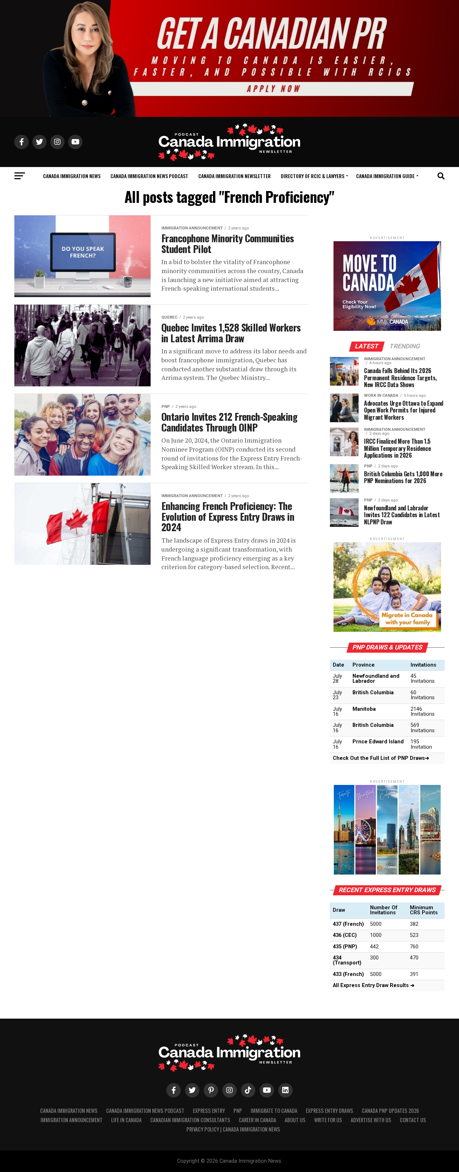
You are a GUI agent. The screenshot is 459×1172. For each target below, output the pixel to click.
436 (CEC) (345, 935)
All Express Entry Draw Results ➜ (374, 985)
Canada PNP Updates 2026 (390, 1110)
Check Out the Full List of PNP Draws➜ (381, 758)
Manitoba (364, 709)
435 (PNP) (345, 947)
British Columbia (373, 693)
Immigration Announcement (72, 1120)
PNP (237, 1110)
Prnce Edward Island (378, 742)
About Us (295, 1120)
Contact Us (413, 1120)
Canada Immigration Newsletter (234, 176)
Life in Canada (126, 1120)
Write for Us (328, 1120)
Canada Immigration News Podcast (149, 176)
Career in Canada (257, 1120)
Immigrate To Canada (274, 1110)
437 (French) (348, 924)
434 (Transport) (347, 960)
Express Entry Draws (329, 1110)
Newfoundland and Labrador (375, 678)
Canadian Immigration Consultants (190, 1120)
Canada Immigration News (71, 176)
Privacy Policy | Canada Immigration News (233, 1129)
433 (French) (348, 974)
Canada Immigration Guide (385, 176)
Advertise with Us (371, 1120)
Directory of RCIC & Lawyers (312, 176)
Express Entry (209, 1110)
